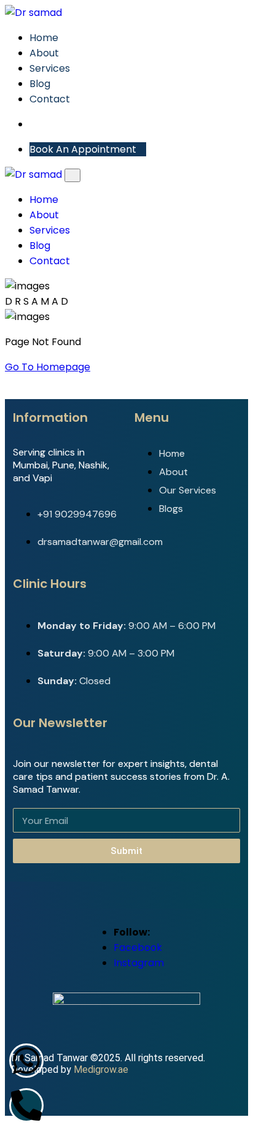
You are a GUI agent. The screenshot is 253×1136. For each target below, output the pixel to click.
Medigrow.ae (101, 1069)
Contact (49, 99)
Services (49, 68)
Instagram (139, 963)
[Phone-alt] (26, 1105)
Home (43, 38)
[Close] (72, 175)
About (44, 53)
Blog (39, 84)
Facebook (138, 947)
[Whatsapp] (26, 1060)
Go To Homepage (47, 367)
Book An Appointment (84, 149)
